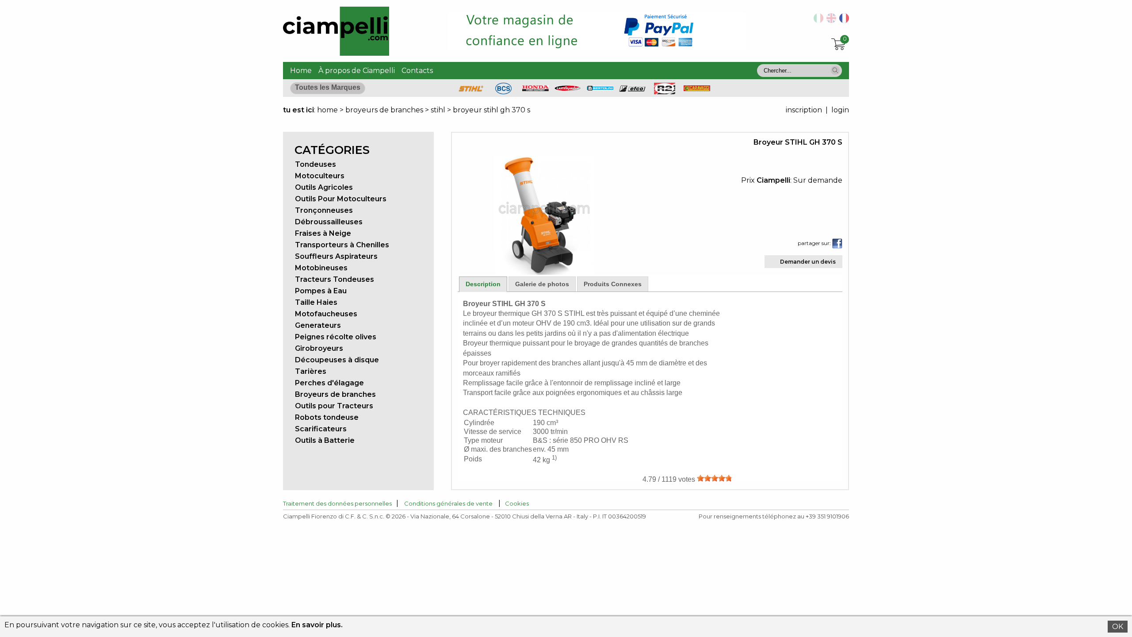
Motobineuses (321, 268)
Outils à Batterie (325, 440)
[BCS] (503, 92)
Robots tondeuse (327, 417)
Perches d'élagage (329, 383)
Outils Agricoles (324, 187)
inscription (804, 110)
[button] (835, 70)
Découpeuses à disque (337, 360)
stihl (438, 110)
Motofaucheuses (326, 314)
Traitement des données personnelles (337, 503)
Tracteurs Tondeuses (334, 279)
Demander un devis (808, 261)
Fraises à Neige (323, 233)
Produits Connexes (613, 284)
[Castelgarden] (568, 88)
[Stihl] (471, 92)
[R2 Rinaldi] (664, 92)
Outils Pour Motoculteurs (340, 199)
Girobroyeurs (319, 348)
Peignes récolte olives (335, 337)
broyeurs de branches (384, 110)
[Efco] (632, 89)
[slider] (714, 478)
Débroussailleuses (329, 222)
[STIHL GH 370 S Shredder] (829, 20)
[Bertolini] (600, 88)
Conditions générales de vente (448, 503)
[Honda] (535, 88)
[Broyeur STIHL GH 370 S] (544, 272)
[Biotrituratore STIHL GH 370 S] (817, 20)
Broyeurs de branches (335, 394)
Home (301, 70)
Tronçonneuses (324, 210)
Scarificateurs (321, 429)
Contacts (417, 70)
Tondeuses (315, 164)
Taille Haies (316, 302)
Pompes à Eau (321, 291)
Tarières (310, 371)
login (840, 110)
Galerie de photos (542, 284)
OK (1117, 626)
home (327, 110)
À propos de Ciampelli (356, 70)
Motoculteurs (319, 176)
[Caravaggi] (697, 88)
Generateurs (318, 325)
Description (483, 284)
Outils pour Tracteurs (334, 406)
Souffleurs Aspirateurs (336, 256)
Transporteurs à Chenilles (342, 245)
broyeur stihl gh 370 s (491, 110)
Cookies (517, 503)
